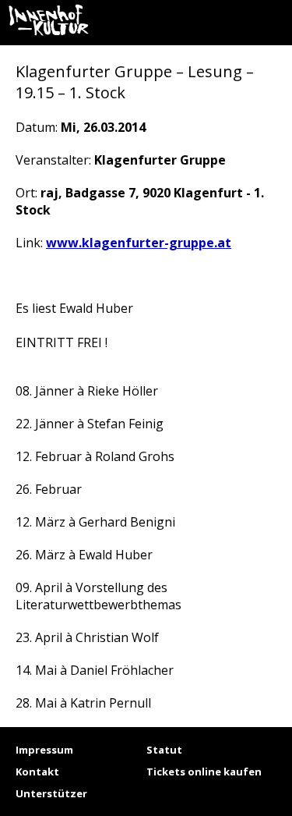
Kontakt (37, 772)
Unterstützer (51, 793)
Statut (164, 750)
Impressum (44, 750)
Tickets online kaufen (204, 772)
